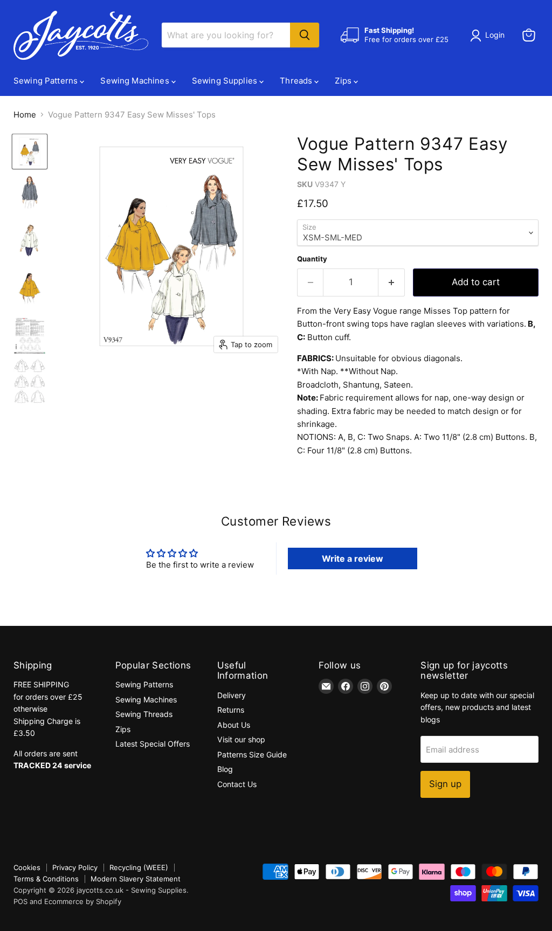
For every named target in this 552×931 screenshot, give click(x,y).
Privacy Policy (75, 867)
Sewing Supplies (225, 80)
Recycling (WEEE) (138, 867)
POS (20, 901)
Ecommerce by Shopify (82, 901)
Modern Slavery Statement (136, 878)
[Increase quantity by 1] (391, 282)
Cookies (26, 867)
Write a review (352, 558)
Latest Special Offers (152, 743)
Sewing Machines (135, 80)
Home (24, 114)
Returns (230, 709)
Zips (344, 80)
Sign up (445, 783)
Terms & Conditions (46, 878)
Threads (297, 80)
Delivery (231, 695)
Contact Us (237, 784)
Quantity (312, 259)
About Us (233, 724)
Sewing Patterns (46, 80)
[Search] (304, 35)
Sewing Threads (143, 714)
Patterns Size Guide (252, 754)
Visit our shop (241, 739)
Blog (225, 769)
